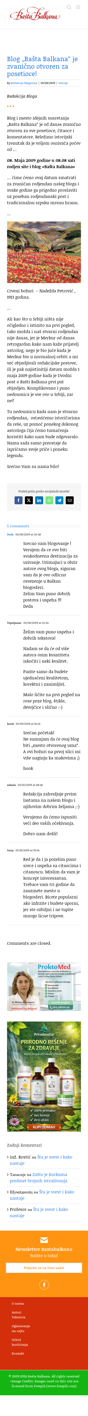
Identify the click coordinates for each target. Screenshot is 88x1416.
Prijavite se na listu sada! (44, 1268)
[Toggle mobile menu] (78, 7)
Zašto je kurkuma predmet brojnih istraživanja (38, 1177)
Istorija (63, 83)
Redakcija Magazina (24, 83)
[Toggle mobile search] (69, 7)
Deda (10, 534)
